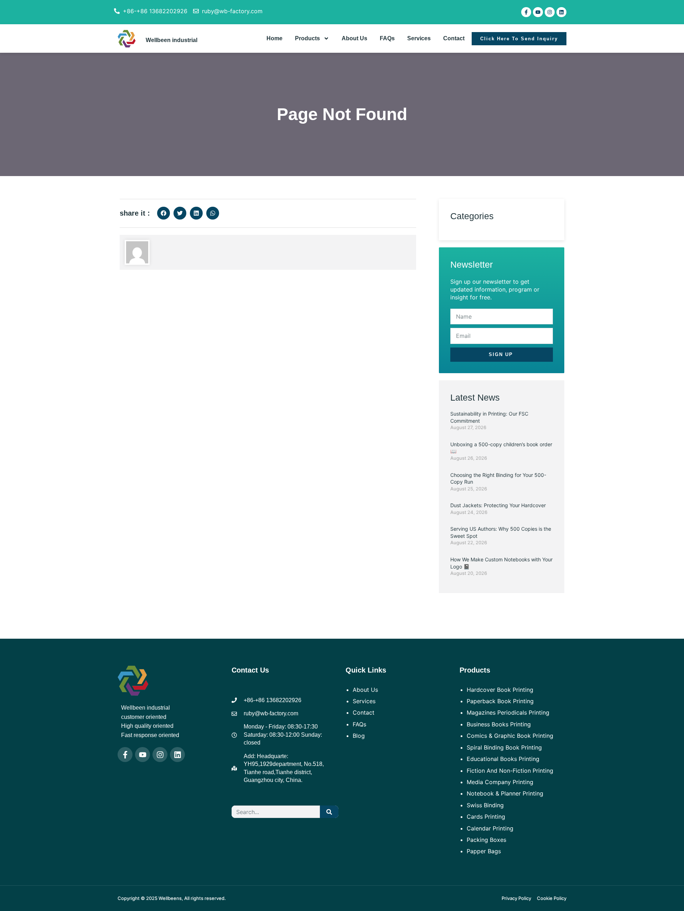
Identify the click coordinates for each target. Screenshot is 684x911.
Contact (454, 38)
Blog (359, 735)
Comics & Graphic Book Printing (510, 735)
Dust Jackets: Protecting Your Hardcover (498, 505)
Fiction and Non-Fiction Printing (510, 770)
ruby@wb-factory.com (232, 11)
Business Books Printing (499, 724)
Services (419, 38)
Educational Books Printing (503, 758)
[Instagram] (550, 12)
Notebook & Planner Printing (505, 793)
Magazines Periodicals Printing (508, 712)
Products (307, 38)
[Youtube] (538, 12)
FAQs (387, 38)
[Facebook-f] (526, 12)
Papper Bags (484, 851)
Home (274, 38)
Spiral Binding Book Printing (504, 747)
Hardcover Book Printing (500, 689)
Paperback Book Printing (500, 701)
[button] (163, 213)
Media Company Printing (500, 782)
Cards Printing (486, 816)
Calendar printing (490, 828)
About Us (354, 38)
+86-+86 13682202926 (155, 11)
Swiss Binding (485, 805)
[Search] (329, 812)
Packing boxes (486, 839)
